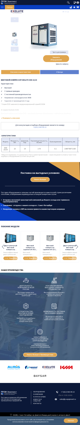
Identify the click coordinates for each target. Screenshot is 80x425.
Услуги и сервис (39, 397)
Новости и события (37, 400)
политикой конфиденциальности (36, 422)
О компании (38, 394)
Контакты (37, 403)
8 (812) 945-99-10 (40, 127)
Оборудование (39, 392)
